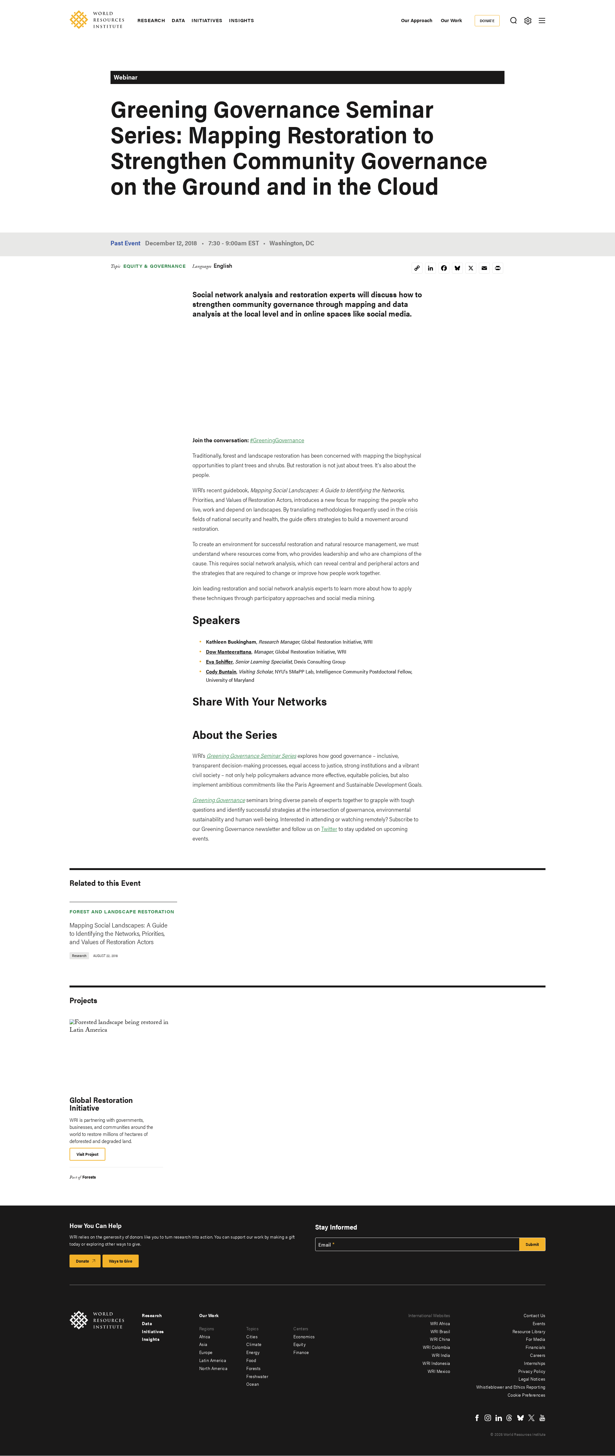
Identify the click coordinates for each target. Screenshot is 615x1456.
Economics (304, 1336)
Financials (535, 1347)
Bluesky (520, 1418)
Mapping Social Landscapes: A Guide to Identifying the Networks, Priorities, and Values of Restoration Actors (119, 933)
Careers (537, 1355)
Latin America (212, 1360)
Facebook (477, 1418)
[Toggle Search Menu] (513, 20)
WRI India (441, 1355)
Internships (534, 1363)
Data (178, 20)
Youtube (542, 1418)
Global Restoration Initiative (101, 1103)
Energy (252, 1352)
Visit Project (87, 1154)
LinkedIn (499, 1418)
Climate (254, 1344)
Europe (206, 1352)
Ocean (252, 1384)
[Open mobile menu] (542, 20)
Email (324, 1244)
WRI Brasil (440, 1331)
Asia (203, 1344)
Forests (89, 1177)
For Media (535, 1339)
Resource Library (528, 1331)
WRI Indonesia (436, 1363)
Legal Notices (532, 1379)
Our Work (451, 20)
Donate (487, 20)
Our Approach (416, 20)
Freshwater (257, 1376)
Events (539, 1323)
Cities (252, 1336)
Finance (301, 1352)
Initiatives (207, 20)
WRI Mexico (439, 1371)
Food (251, 1360)
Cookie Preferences (526, 1395)
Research (151, 20)
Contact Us (534, 1315)
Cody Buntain (221, 671)
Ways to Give (120, 1261)
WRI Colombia (436, 1347)
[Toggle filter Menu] (527, 20)
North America (213, 1368)
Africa (204, 1336)
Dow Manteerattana (228, 651)
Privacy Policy (531, 1371)
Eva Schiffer (219, 661)
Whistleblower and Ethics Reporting (510, 1387)
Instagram (488, 1418)
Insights (241, 20)
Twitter (329, 829)
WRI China (440, 1339)
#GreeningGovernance (277, 440)
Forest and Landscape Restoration (122, 911)
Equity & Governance (154, 265)
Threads (509, 1418)
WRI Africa (440, 1323)
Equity (299, 1344)
